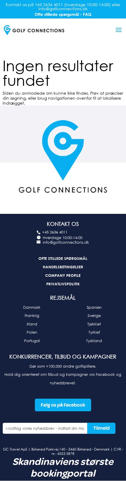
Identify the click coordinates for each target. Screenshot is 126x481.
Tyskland (94, 340)
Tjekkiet (94, 324)
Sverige (94, 315)
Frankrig (32, 315)
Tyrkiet (94, 332)
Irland (32, 324)
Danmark (31, 307)
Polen (32, 332)
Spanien (94, 307)
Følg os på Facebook (63, 405)
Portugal (32, 340)
